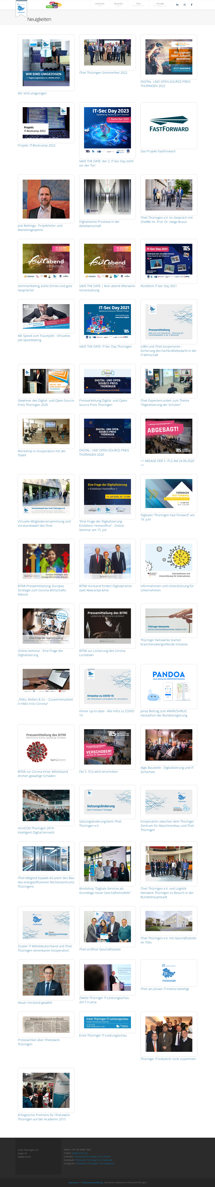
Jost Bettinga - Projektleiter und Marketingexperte (40, 227)
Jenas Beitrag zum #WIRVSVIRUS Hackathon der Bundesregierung (164, 713)
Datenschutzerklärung (92, 1182)
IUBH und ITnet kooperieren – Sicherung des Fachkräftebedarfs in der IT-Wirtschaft (169, 350)
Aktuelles (118, 4)
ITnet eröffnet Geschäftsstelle (100, 949)
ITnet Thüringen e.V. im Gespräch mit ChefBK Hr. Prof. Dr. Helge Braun (167, 219)
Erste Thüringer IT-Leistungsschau (103, 1035)
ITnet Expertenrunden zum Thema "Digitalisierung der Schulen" (165, 402)
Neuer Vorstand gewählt (35, 1002)
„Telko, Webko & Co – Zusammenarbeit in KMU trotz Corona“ (45, 701)
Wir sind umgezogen (32, 93)
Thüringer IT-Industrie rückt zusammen (168, 1059)
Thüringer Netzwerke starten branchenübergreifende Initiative (164, 642)
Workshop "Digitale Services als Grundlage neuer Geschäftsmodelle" (105, 890)
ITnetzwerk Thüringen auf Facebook (93, 1159)
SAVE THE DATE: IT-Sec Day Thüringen (105, 346)
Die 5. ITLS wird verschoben (98, 771)
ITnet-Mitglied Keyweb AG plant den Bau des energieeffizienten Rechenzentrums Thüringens (46, 882)
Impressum (73, 1182)
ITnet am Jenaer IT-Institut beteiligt (165, 989)
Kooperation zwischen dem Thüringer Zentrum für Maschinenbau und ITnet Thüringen (167, 825)
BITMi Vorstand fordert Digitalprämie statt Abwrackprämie (105, 588)
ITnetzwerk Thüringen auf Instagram (95, 1163)
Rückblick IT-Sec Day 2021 (159, 286)
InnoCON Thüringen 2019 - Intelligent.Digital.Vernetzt (36, 830)
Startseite (100, 4)
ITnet (138, 4)
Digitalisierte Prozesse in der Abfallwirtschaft (99, 223)
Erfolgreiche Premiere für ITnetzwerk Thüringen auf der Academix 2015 (44, 1117)
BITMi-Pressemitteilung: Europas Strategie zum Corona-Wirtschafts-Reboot (42, 590)
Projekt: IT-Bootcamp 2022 (36, 145)
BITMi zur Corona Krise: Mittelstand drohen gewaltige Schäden (43, 773)
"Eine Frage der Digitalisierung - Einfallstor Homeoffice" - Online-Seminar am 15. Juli (102, 525)
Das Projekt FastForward (158, 151)
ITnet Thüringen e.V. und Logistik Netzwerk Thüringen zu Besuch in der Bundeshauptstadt (167, 892)
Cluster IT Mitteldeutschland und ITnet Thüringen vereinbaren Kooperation (45, 948)
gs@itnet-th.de (79, 1153)
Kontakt (160, 4)
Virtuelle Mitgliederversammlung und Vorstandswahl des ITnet (44, 523)
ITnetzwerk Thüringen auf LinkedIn (92, 1156)
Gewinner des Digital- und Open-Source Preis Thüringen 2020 (46, 402)
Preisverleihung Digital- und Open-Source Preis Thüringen (103, 402)
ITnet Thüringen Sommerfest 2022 (103, 72)
